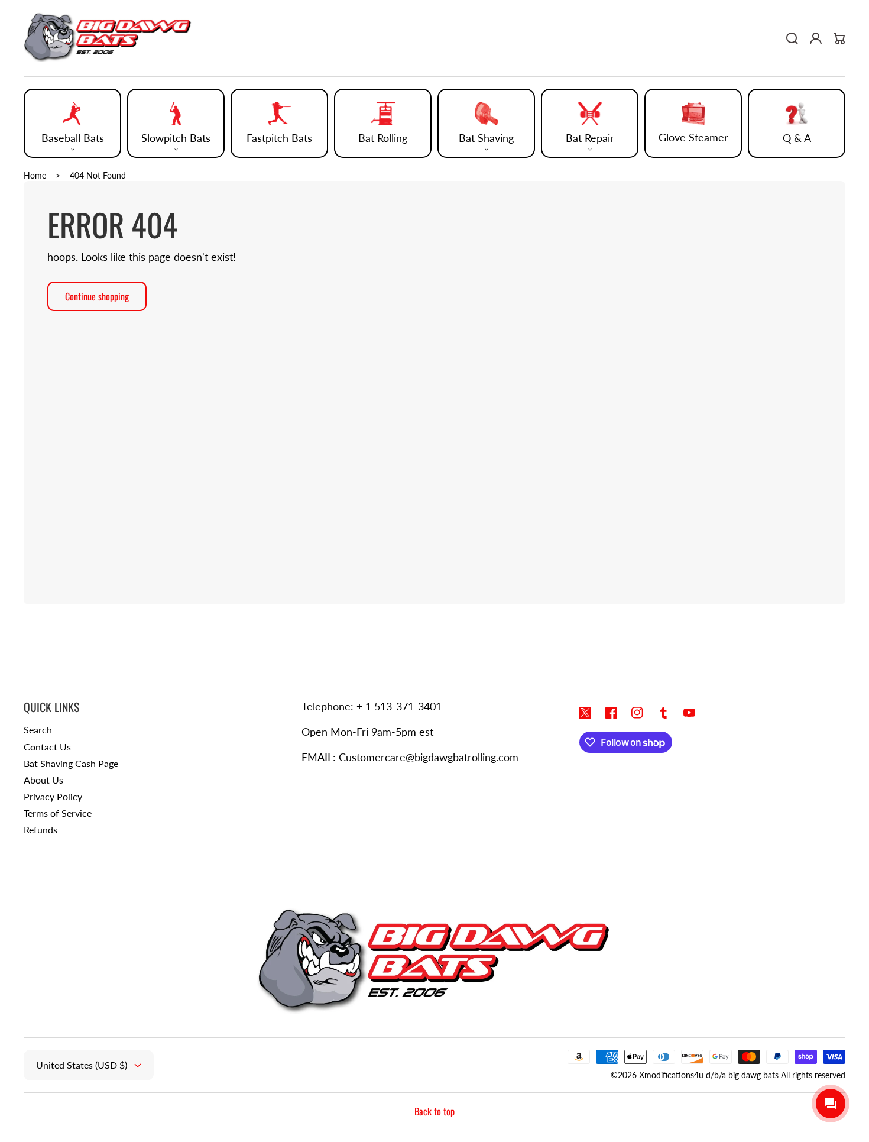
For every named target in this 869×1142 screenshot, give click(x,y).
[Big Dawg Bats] (108, 38)
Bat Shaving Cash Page (71, 763)
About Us (43, 779)
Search (38, 729)
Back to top (434, 1111)
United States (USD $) (81, 1064)
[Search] (792, 38)
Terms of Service (58, 813)
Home (35, 175)
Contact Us (47, 746)
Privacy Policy (53, 796)
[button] (72, 123)
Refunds (40, 829)
